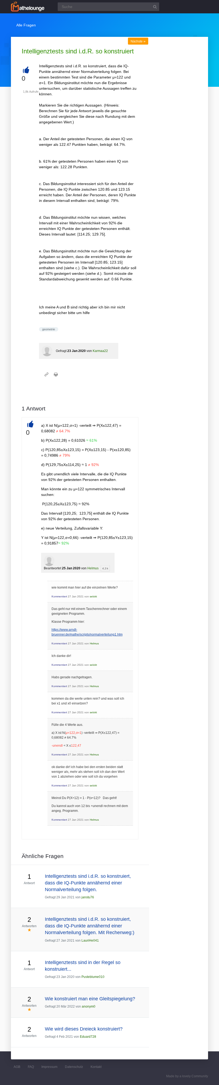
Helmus (93, 568)
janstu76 (87, 897)
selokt (93, 596)
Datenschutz (74, 1067)
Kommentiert (59, 596)
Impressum (49, 1067)
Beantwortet (52, 568)
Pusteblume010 (92, 977)
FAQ (31, 1067)
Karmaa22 (100, 351)
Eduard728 (88, 1037)
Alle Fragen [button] (26, 25)
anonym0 (88, 1006)
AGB (17, 1067)
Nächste (138, 41)
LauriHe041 (90, 940)
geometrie (48, 329)
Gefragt (61, 351)
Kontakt (96, 1067)
